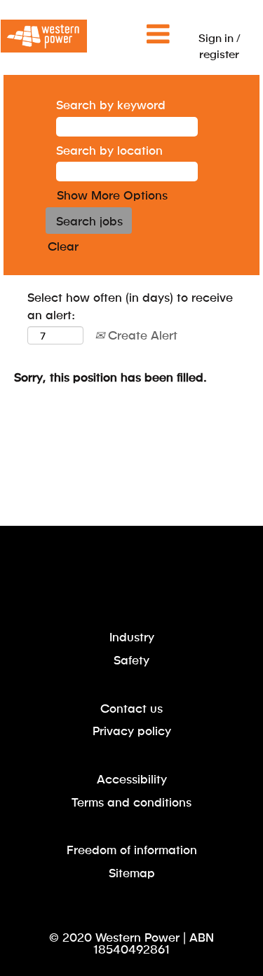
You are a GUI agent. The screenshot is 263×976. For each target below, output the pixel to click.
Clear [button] (63, 246)
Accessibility (132, 779)
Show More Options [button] (112, 195)
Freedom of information (132, 849)
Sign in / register (219, 45)
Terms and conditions (131, 802)
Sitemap (132, 872)
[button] (131, 34)
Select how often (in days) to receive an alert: (130, 305)
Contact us (131, 708)
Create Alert (140, 335)
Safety (131, 660)
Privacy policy (132, 730)
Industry (131, 636)
